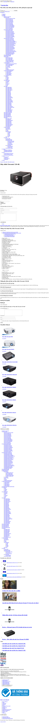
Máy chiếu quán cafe (5, 526)
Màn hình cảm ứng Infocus (10, 47)
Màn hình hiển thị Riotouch (10, 53)
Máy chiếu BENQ (9, 99)
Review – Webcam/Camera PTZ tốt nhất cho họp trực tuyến (17, 627)
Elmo (7, 82)
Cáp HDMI (10, 142)
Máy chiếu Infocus (9, 96)
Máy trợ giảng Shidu (9, 59)
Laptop (7, 130)
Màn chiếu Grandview (9, 124)
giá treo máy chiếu (9, 553)
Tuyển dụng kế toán (5, 716)
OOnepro (7, 77)
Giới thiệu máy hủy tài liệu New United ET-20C (14, 643)
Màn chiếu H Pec (8, 122)
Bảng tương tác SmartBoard (10, 33)
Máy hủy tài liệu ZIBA (9, 28)
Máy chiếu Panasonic (9, 109)
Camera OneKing (7, 485)
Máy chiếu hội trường (7, 114)
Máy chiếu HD (8, 92)
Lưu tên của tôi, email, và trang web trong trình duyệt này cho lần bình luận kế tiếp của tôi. (15, 320)
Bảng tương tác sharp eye (8, 448)
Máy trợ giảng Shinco (9, 58)
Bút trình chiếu (10, 144)
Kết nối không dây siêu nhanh (9, 236)
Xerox (7, 546)
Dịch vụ (3, 152)
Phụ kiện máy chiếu (9, 140)
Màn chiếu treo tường (9, 120)
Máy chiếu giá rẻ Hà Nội (8, 112)
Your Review (2, 315)
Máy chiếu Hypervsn (9, 101)
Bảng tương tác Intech (9, 37)
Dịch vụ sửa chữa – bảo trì (8, 154)
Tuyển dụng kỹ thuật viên (6, 717)
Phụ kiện (5, 137)
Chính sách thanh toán (5, 682)
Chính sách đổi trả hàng (5, 683)
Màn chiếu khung (8, 125)
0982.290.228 (12, 1)
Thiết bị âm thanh (7, 62)
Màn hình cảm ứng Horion (10, 44)
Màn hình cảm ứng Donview (10, 42)
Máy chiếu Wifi (8, 93)
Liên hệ (3, 160)
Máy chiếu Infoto (8, 104)
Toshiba (9, 132)
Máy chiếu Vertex (7, 500)
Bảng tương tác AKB (9, 30)
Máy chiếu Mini (8, 94)
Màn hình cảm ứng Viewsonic (10, 45)
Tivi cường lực (6, 75)
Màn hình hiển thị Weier (9, 54)
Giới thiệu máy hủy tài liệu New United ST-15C (13, 645)
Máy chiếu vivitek (9, 105)
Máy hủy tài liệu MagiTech (10, 26)
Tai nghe (7, 68)
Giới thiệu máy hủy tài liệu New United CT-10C (14, 650)
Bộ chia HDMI (10, 146)
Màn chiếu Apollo (9, 123)
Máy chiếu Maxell (9, 103)
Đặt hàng (2, 202)
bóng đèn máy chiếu (11, 141)
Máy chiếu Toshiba (9, 111)
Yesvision (5, 492)
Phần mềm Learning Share (8, 150)
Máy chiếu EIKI (8, 102)
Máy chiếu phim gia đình (8, 116)
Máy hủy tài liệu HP (7, 442)
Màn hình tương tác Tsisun (10, 52)
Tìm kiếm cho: (2, 10)
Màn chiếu (5, 117)
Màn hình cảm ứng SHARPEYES (11, 41)
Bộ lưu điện (8, 128)
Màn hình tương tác (9, 139)
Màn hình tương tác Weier (10, 40)
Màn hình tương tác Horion (8, 458)
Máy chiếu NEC (8, 95)
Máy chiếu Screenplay (9, 97)
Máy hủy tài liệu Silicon (9, 21)
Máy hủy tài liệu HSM (9, 20)
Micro (5, 478)
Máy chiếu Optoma (7, 499)
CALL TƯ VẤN (3, 721)
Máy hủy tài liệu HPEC (9, 24)
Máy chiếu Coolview (9, 100)
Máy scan (7, 136)
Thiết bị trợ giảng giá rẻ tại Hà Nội (11, 63)
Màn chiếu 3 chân (9, 118)
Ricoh (9, 133)
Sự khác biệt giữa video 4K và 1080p (11, 590)
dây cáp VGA (10, 143)
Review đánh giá (6, 158)
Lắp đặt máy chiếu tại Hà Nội (8, 155)
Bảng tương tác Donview (10, 32)
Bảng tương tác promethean (10, 36)
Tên (1, 317)
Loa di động (8, 66)
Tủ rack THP (8, 138)
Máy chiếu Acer (8, 98)
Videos (3, 702)
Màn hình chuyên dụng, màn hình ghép (8, 486)
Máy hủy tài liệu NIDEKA (10, 25)
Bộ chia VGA (10, 147)
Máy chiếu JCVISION (7, 513)
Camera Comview (9, 73)
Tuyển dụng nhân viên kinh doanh (7, 718)
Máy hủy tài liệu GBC (9, 23)
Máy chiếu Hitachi (9, 110)
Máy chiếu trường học (5, 525)
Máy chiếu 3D (8, 91)
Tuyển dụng (6, 159)
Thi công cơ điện (4, 711)
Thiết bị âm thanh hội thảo (10, 69)
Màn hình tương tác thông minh (9, 38)
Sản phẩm (3, 15)
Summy (7, 79)
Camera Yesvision (9, 71)
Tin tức (3, 712)
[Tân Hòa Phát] (4, 5)
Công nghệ (6, 157)
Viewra (7, 84)
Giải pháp (3, 706)
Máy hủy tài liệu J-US (9, 19)
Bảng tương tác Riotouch (8, 449)
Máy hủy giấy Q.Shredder (10, 27)
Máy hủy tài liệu (6, 17)
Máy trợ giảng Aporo (9, 57)
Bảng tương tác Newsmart (10, 35)
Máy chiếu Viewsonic (9, 106)
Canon (7, 543)
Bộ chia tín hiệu (8, 145)
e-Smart (7, 78)
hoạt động (3, 708)
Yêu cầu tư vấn (3, 203)
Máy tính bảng (6, 539)
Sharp (7, 76)
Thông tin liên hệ (4, 680)
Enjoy (7, 85)
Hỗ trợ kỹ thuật (6, 156)
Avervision (7, 83)
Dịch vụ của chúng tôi (4, 699)
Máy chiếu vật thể (7, 80)
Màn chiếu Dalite (8, 121)
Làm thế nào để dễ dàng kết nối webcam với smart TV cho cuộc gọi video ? (20, 603)
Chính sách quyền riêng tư (6, 681)
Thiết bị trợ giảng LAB (9, 476)
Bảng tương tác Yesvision (10, 31)
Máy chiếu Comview (9, 89)
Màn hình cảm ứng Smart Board (11, 43)
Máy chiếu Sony (6, 520)
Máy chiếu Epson (8, 87)
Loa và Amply (8, 67)
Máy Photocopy (8, 131)
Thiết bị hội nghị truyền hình (8, 70)
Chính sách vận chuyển (5, 684)
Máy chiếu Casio (6, 519)
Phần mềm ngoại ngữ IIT (8, 151)
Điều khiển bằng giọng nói (8, 234)
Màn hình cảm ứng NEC (10, 46)
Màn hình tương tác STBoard (8, 455)
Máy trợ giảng (6, 56)
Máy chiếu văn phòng (7, 113)
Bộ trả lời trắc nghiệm (7, 55)
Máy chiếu (5, 86)
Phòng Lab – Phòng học (8, 149)
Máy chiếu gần (6, 506)
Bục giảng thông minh (5, 469)
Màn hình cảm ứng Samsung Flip (11, 51)
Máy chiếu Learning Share (10, 107)
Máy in (7, 129)
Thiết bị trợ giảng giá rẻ (9, 472)
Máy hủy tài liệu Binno (7, 435)
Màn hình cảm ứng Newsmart (10, 50)
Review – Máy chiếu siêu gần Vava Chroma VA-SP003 (15, 639)
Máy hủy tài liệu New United (10, 18)
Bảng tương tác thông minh (8, 29)
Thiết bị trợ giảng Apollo (10, 475)
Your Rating (2, 308)
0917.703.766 (5, 1)
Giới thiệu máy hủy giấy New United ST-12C (13, 648)
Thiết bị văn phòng (7, 127)
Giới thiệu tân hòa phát (5, 679)
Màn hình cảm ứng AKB (10, 39)
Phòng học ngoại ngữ (7, 16)
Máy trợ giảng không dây (10, 60)
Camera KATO (8, 72)
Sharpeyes (5, 493)
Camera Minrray (8, 74)
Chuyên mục (4, 703)
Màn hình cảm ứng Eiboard (10, 48)
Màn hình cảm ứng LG (9, 49)
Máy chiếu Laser (8, 90)
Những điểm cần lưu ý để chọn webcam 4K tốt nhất (14, 615)
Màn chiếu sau (8, 126)
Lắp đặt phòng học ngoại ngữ (8, 153)
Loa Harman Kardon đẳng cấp (9, 235)
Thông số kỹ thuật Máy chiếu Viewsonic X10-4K (10, 232)
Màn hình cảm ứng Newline (8, 462)
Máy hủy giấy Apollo (9, 22)
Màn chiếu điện (8, 119)
